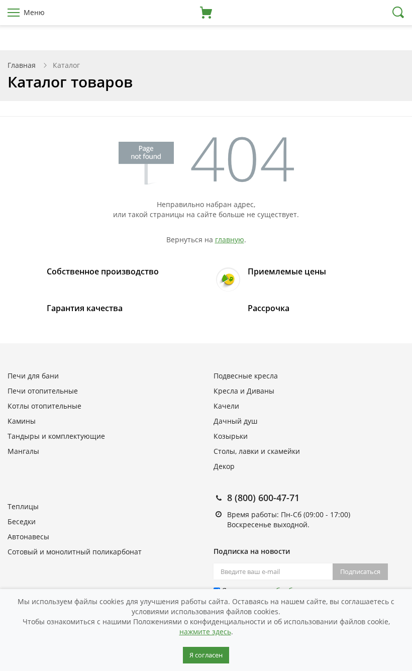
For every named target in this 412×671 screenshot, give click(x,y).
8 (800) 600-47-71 (263, 498)
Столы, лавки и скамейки (257, 451)
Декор (224, 466)
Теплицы (23, 506)
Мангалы (23, 451)
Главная (22, 65)
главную (229, 239)
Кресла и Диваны (244, 391)
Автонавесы (28, 536)
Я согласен (206, 654)
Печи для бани (33, 375)
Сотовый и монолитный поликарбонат (75, 551)
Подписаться (360, 571)
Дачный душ (235, 421)
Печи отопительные (43, 391)
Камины (22, 421)
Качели (226, 406)
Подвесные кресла (246, 375)
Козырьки (231, 436)
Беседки (22, 521)
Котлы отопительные (44, 406)
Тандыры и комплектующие (56, 436)
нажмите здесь (205, 631)
